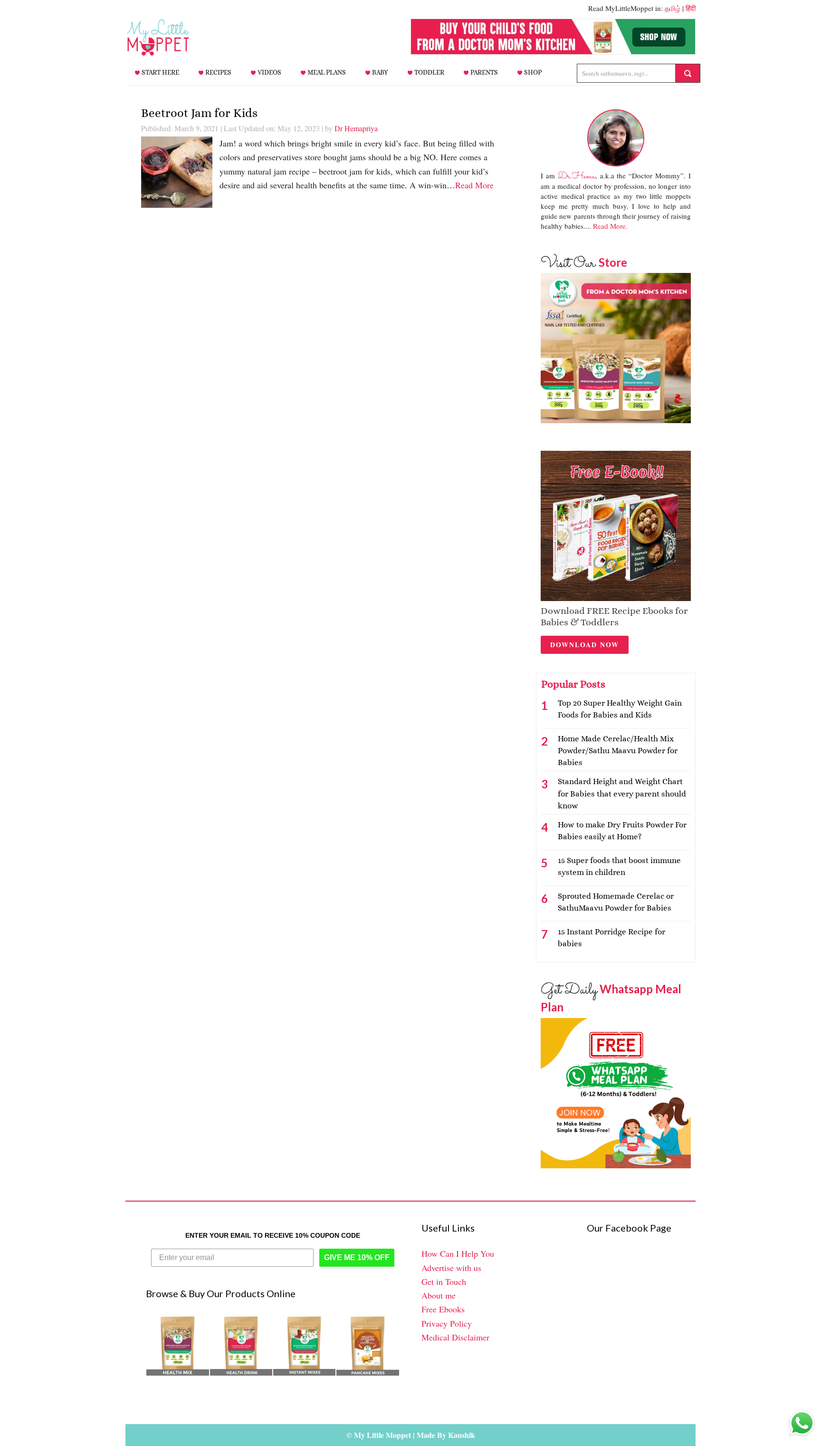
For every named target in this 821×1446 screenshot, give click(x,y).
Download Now (584, 645)
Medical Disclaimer (455, 1337)
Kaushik (461, 1434)
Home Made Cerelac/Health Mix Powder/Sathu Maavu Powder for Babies (618, 750)
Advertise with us (451, 1267)
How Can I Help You (457, 1253)
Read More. (610, 226)
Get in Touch (443, 1281)
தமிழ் (672, 8)
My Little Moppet (172, 38)
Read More (474, 185)
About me (438, 1295)
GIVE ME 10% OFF (357, 1257)
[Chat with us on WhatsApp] (802, 1425)
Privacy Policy (446, 1323)
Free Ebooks (443, 1309)
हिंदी (691, 8)
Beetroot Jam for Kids (199, 113)
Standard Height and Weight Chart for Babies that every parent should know (622, 793)
